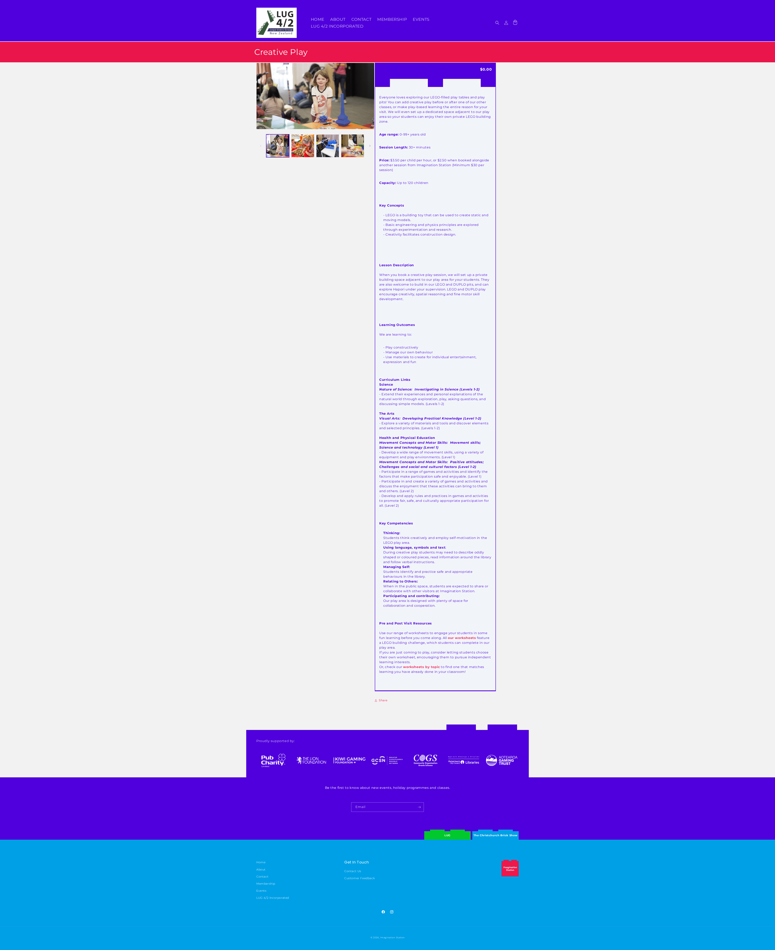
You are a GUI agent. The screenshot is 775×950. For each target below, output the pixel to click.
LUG (447, 835)
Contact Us (352, 871)
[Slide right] (370, 145)
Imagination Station (392, 937)
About (261, 869)
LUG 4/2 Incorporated (272, 898)
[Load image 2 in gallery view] (302, 145)
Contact (262, 876)
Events (261, 891)
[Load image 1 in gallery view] (277, 145)
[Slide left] (260, 145)
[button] (497, 22)
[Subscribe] (419, 807)
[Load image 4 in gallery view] (352, 145)
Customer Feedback (359, 878)
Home (260, 862)
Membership (265, 883)
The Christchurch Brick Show (495, 832)
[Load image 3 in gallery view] (327, 145)
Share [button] (383, 700)
